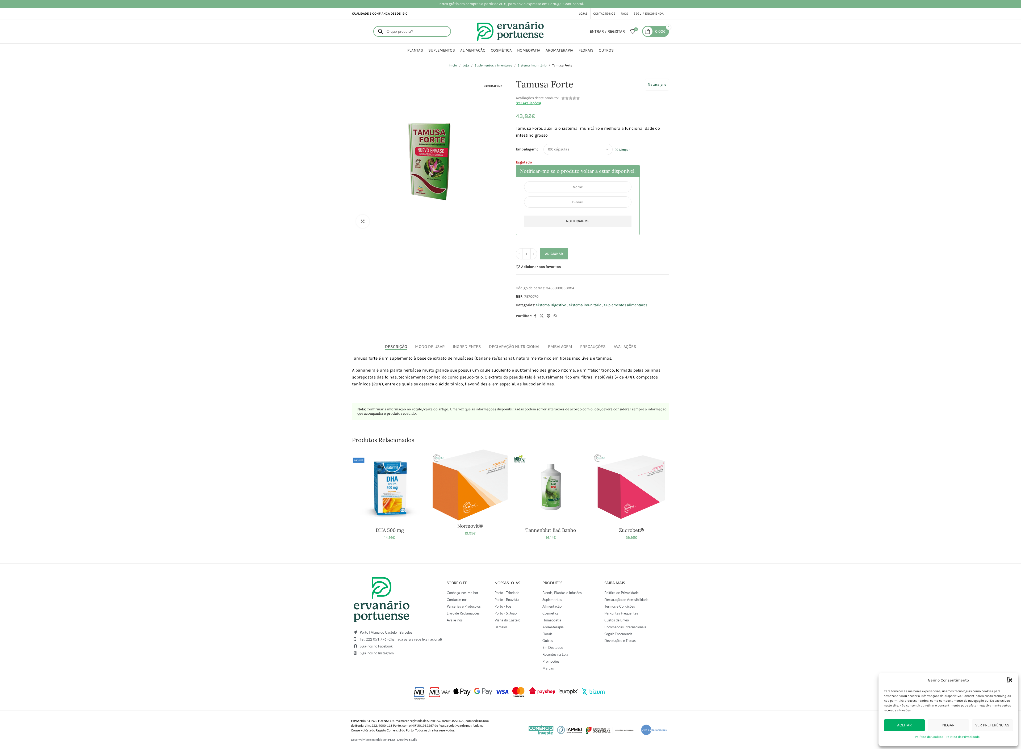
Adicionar (554, 254)
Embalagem (526, 149)
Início (453, 65)
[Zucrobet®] (631, 487)
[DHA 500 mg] (389, 487)
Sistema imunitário (532, 65)
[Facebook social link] (535, 316)
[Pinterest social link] (548, 316)
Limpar (624, 150)
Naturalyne (657, 84)
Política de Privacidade (963, 737)
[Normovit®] (470, 484)
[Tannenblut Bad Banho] (550, 487)
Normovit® (470, 526)
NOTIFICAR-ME (577, 221)
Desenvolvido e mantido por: (384, 739)
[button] (1010, 680)
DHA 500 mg (390, 530)
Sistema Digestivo (551, 305)
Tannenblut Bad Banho (550, 530)
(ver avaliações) (528, 103)
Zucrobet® (631, 530)
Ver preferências (992, 725)
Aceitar (904, 725)
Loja (466, 65)
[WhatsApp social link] (555, 316)
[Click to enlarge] (362, 221)
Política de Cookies (929, 737)
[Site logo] (510, 31)
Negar (948, 725)
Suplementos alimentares (493, 65)
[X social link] (541, 316)
